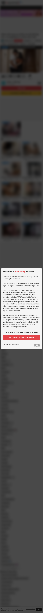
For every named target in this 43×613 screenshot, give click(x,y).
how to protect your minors (11, 344)
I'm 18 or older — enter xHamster (21, 338)
